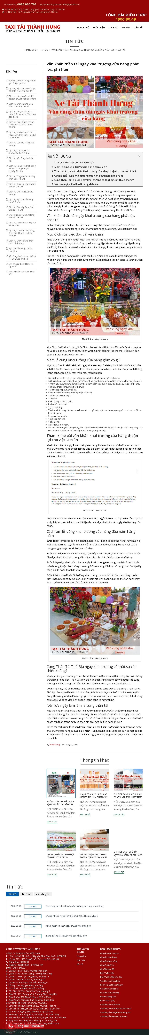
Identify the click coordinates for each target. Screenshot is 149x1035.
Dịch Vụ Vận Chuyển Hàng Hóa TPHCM (21, 200)
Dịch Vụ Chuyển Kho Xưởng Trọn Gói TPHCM (22, 177)
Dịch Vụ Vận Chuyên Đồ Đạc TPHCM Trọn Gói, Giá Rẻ (22, 89)
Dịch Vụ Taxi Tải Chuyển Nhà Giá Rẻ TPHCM (22, 185)
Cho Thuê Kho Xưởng (109, 992)
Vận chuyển (42, 894)
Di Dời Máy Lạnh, (107, 1000)
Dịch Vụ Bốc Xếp (107, 973)
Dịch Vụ (113, 27)
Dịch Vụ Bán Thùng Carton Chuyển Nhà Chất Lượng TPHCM (21, 125)
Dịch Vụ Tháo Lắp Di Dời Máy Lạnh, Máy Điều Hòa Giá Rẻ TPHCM (22, 135)
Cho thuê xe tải (107, 969)
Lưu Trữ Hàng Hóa (108, 996)
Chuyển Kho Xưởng (108, 961)
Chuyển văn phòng (108, 957)
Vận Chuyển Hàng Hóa (110, 981)
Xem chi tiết (52, 821)
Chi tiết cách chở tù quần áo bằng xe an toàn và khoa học (128, 854)
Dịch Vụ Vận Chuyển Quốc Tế (21, 159)
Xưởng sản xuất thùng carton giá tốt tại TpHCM (22, 82)
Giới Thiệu (99, 27)
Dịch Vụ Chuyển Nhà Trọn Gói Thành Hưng (21, 242)
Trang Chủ (83, 27)
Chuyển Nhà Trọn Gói (109, 953)
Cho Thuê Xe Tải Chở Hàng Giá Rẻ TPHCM (21, 216)
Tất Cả (12, 894)
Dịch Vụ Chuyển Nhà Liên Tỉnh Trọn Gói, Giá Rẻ (21, 105)
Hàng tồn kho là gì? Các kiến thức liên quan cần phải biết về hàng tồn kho (94, 798)
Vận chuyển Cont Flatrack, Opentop (21, 265)
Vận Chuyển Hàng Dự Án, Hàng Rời (20, 249)
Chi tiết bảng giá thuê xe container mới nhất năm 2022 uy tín (128, 797)
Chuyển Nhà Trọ (107, 965)
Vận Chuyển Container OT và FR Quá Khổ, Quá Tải (22, 257)
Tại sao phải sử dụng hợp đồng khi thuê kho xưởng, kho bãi (60, 857)
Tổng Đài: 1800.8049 (30, 1026)
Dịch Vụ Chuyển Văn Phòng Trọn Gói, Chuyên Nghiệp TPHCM (21, 233)
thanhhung (55, 744)
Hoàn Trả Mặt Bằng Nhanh (111, 984)
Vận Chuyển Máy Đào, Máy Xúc (21, 273)
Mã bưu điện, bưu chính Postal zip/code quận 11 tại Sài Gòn (93, 857)
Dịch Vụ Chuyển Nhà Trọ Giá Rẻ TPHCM (22, 224)
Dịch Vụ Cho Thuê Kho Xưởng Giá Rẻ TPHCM (19, 151)
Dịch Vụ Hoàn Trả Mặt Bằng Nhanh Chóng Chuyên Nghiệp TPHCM (22, 168)
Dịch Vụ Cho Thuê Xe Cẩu (111, 977)
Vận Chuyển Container (110, 1004)
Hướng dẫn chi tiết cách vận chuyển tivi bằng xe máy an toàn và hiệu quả (60, 804)
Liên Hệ (138, 27)
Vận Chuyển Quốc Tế (109, 988)
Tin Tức (126, 27)
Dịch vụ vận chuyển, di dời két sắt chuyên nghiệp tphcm (22, 97)
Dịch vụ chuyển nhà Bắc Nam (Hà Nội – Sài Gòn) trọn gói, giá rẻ (22, 114)
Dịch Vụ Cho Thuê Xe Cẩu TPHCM (21, 193)
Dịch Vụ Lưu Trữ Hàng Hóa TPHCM (21, 144)
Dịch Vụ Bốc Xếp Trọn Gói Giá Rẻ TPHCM (21, 208)
